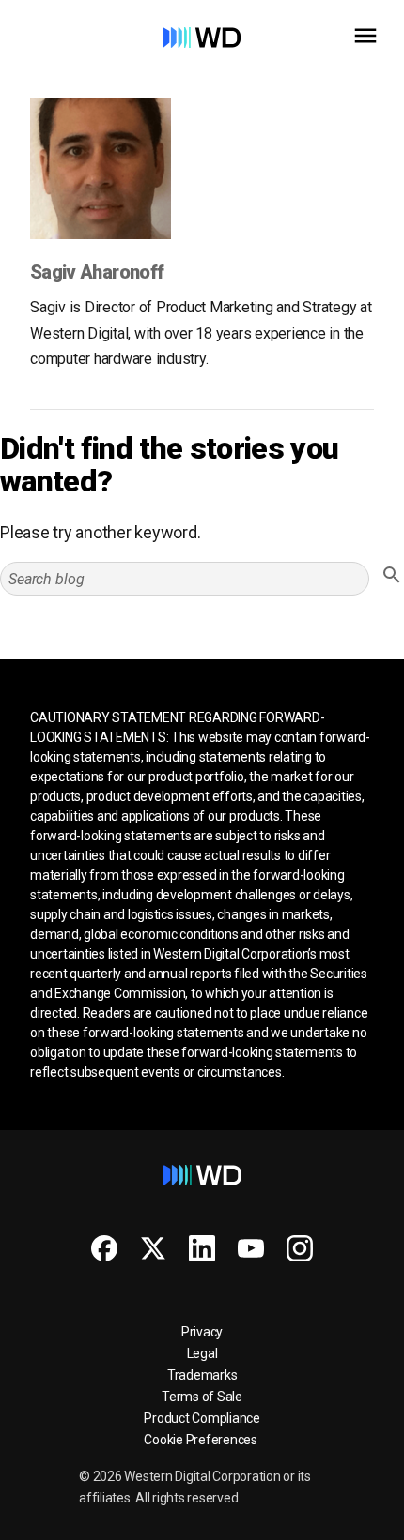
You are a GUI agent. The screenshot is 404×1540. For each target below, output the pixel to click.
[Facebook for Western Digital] (104, 1248)
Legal (202, 1353)
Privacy (202, 1331)
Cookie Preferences (200, 1439)
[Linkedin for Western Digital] (202, 1248)
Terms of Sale (202, 1396)
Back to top (319, 1518)
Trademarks (202, 1374)
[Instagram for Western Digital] (300, 1248)
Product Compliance (202, 1418)
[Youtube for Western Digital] (251, 1248)
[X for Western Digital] (153, 1248)
